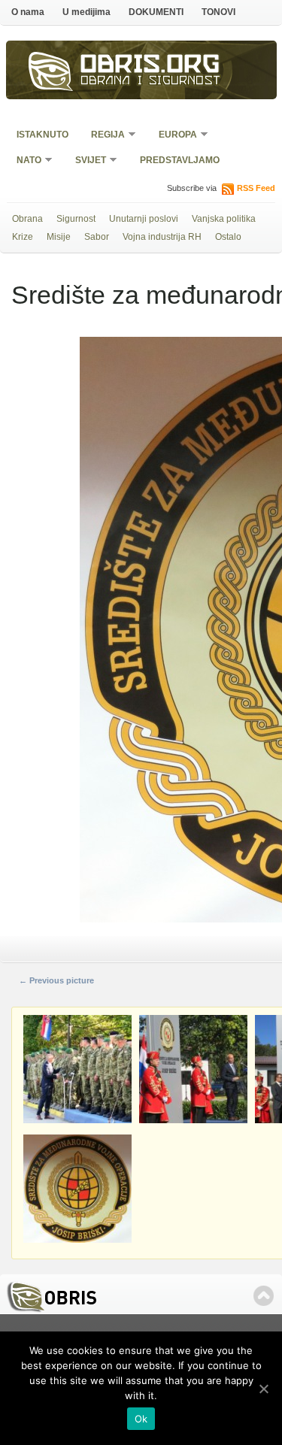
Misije (59, 237)
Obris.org (150, 66)
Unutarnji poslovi (143, 219)
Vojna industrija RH (162, 237)
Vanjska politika (224, 219)
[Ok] (263, 1388)
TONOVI (218, 12)
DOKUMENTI (156, 12)
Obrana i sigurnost (150, 82)
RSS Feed (256, 187)
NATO (24, 161)
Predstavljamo (180, 160)
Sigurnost (76, 219)
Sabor (96, 237)
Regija (103, 135)
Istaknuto (42, 134)
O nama (27, 12)
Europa (173, 135)
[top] (263, 1296)
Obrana (27, 219)
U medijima (86, 12)
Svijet (85, 161)
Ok (141, 1419)
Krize (22, 237)
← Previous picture (56, 980)
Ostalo (228, 237)
